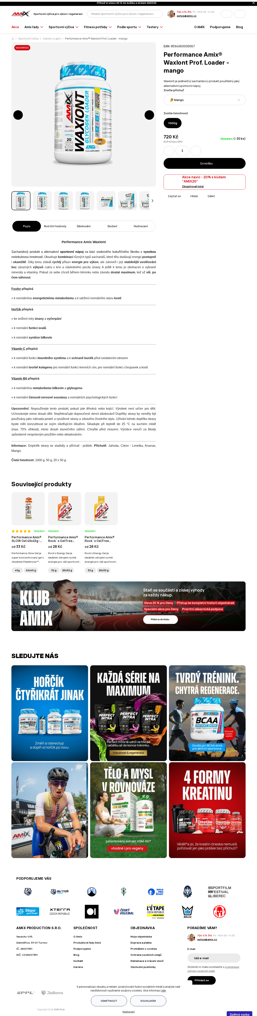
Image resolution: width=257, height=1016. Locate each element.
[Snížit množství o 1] (169, 149)
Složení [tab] (112, 224)
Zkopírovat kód (193, 185)
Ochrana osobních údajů (146, 953)
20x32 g (67, 568)
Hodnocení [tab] (141, 224)
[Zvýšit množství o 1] (195, 149)
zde (163, 989)
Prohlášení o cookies (143, 947)
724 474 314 (184, 10)
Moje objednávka (141, 935)
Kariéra (78, 965)
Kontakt (78, 959)
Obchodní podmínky (143, 965)
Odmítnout (109, 999)
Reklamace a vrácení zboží (147, 959)
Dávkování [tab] (84, 224)
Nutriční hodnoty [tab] (55, 224)
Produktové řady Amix (87, 941)
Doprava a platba (140, 941)
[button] (18, 113)
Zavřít (185, 199)
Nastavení (129, 1009)
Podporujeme (82, 947)
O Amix (77, 935)
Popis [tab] (26, 224)
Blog (76, 953)
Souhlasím (148, 999)
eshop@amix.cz (187, 14)
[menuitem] (17, 25)
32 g (53, 568)
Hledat (159, 12)
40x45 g (31, 568)
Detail (28, 513)
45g (17, 568)
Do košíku (206, 162)
